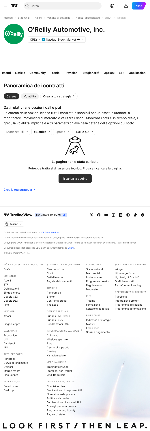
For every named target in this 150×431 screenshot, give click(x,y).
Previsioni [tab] (71, 73)
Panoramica (54, 292)
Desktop (9, 390)
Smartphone (11, 386)
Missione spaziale (57, 339)
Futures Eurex (55, 320)
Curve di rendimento (16, 362)
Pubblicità (121, 296)
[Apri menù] (5, 6)
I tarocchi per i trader (59, 370)
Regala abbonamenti (59, 281)
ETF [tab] (121, 73)
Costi (50, 273)
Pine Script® (11, 374)
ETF (6, 284)
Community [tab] (37, 73)
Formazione (93, 304)
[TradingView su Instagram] (113, 215)
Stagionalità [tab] (91, 73)
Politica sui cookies (58, 398)
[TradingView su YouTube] (106, 215)
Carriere (51, 351)
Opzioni (8, 366)
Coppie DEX (11, 300)
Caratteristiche (55, 269)
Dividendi (9, 343)
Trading (90, 300)
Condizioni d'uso (56, 386)
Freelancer (92, 328)
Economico (10, 335)
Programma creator (97, 281)
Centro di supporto (58, 347)
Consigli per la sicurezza (61, 406)
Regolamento (94, 285)
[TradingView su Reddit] (142, 215)
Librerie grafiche (124, 273)
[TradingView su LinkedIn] (120, 215)
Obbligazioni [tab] (137, 73)
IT (116, 6)
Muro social (93, 273)
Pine (6, 304)
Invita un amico (95, 277)
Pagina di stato (56, 414)
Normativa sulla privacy (61, 394)
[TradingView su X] (91, 215)
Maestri (90, 324)
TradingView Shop (58, 366)
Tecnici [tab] (55, 73)
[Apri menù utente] (126, 6)
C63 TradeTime (56, 374)
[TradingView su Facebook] (98, 215)
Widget (119, 269)
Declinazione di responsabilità (64, 390)
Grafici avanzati (124, 281)
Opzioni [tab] (109, 73)
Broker (51, 296)
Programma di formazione (130, 308)
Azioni (7, 280)
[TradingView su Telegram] (128, 215)
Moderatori (92, 289)
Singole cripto (12, 292)
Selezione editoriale (97, 308)
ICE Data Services (50, 232)
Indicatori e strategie (98, 320)
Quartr (71, 247)
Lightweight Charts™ (127, 277)
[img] (78, 39)
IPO (6, 347)
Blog (49, 343)
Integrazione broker (126, 300)
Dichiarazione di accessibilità (64, 402)
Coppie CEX (11, 296)
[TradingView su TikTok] (135, 215)
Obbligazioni (11, 288)
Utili (6, 339)
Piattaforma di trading (128, 285)
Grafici (7, 269)
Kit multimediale (56, 355)
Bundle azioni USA (58, 324)
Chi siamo (52, 335)
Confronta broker (57, 300)
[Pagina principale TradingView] (14, 5)
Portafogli (9, 358)
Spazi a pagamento (98, 332)
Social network (95, 269)
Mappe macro (12, 370)
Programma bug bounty (61, 410)
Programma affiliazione (128, 304)
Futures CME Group (58, 315)
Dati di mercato (56, 277)
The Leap (52, 304)
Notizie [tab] (20, 73)
